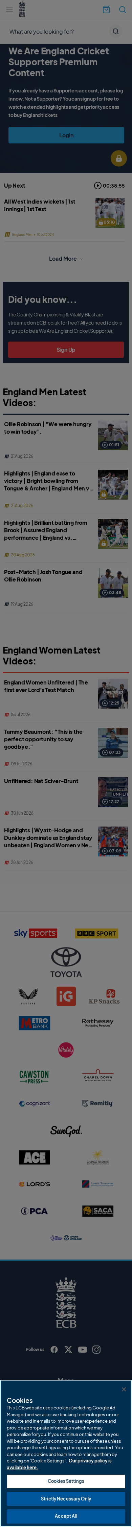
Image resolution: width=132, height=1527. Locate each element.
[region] (66, 1453)
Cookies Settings (66, 1481)
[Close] (123, 1389)
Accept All (66, 1516)
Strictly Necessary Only (66, 1499)
